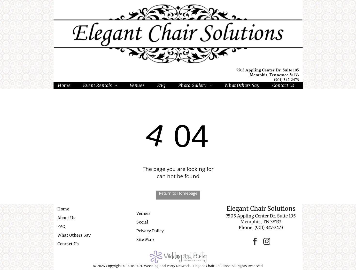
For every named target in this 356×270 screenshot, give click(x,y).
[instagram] (267, 242)
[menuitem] (66, 85)
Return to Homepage (178, 193)
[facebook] (255, 242)
